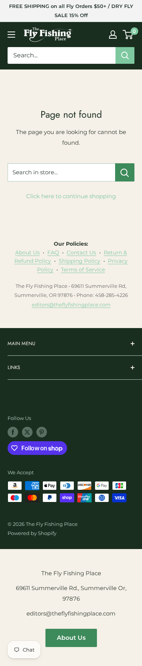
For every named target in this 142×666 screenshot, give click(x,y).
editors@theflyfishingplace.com (71, 304)
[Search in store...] (124, 172)
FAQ (53, 252)
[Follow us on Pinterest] (41, 432)
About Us (27, 252)
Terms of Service (83, 269)
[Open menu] (11, 35)
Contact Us (81, 252)
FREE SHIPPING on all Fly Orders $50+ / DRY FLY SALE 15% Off (71, 10)
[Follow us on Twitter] (27, 432)
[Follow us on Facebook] (13, 432)
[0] (128, 34)
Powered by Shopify (32, 533)
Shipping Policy (79, 260)
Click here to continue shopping (71, 196)
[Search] (124, 55)
